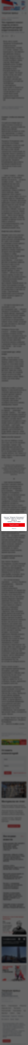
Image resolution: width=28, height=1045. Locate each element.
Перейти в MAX (14, 525)
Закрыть (14, 528)
